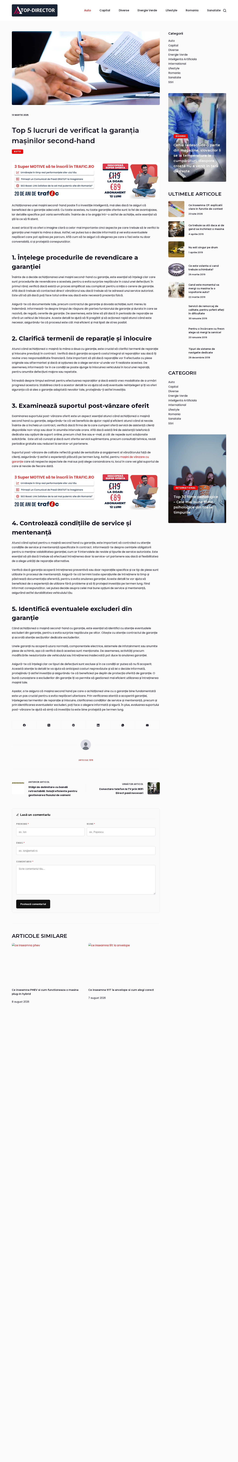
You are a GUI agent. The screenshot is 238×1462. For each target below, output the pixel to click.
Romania (192, 10)
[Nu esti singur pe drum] (176, 249)
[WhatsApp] (122, 725)
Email (20, 843)
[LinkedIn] (98, 725)
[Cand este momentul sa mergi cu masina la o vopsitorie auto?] (176, 290)
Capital (104, 10)
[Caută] (224, 10)
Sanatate (214, 10)
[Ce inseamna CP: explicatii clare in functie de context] (176, 209)
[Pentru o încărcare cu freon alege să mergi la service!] (176, 332)
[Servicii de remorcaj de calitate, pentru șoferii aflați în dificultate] (176, 311)
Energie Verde (147, 10)
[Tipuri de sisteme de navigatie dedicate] (176, 353)
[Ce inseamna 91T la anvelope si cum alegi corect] (124, 963)
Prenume (22, 824)
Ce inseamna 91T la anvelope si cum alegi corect (121, 989)
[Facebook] (24, 725)
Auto (87, 10)
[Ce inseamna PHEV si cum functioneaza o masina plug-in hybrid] (47, 963)
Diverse (124, 10)
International (177, 64)
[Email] (147, 725)
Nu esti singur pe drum (203, 247)
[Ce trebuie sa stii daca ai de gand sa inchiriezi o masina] (176, 229)
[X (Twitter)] (49, 725)
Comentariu (24, 861)
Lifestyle (171, 10)
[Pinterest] (73, 725)
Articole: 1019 (86, 760)
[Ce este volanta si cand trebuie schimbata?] (176, 270)
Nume (91, 824)
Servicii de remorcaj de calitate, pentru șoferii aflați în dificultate (206, 310)
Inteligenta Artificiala (182, 59)
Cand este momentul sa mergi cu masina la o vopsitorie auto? (204, 288)
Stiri (170, 82)
